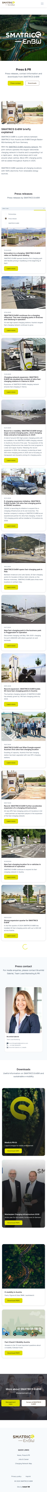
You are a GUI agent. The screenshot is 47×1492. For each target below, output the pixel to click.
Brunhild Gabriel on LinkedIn (17, 1047)
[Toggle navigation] (42, 3)
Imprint (28, 1476)
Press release (12, 218)
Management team (11, 1403)
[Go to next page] (25, 946)
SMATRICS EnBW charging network (23, 147)
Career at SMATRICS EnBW (33, 1403)
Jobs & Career (23, 1459)
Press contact (15, 83)
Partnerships (12, 214)
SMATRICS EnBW (13, 223)
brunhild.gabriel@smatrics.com (18, 1043)
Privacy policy (16, 1476)
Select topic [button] (5, 208)
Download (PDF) (13, 1223)
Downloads (32, 83)
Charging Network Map (23, 1463)
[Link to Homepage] (8, 3)
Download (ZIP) (13, 1151)
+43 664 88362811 (15, 1045)
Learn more (11, 268)
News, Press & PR (23, 1455)
